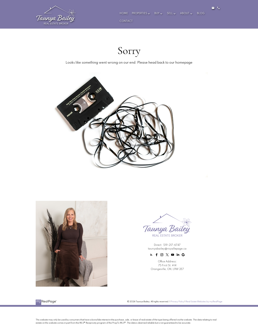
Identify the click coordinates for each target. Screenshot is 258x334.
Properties (139, 13)
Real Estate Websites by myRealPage (204, 302)
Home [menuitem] (124, 13)
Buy (156, 13)
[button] (151, 254)
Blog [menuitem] (201, 13)
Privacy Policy (177, 302)
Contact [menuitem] (126, 21)
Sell (170, 13)
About (184, 13)
